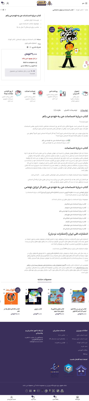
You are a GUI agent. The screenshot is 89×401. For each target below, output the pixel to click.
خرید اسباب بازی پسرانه (79, 339)
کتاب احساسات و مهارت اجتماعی (63, 10)
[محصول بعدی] (1, 10)
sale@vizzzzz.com (36, 342)
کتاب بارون (38, 309)
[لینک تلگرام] (27, 47)
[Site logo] (44, 3)
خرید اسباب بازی (82, 335)
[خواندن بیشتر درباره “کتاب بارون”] (26, 289)
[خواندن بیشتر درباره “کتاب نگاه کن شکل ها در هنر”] (4, 289)
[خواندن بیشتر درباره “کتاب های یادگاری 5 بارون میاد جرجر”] (48, 289)
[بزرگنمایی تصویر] (84, 65)
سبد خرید (84, 346)
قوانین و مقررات (60, 343)
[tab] (84, 110)
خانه (86, 10)
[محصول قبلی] (5, 10)
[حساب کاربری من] (7, 3)
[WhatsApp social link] (30, 47)
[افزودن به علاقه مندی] (71, 293)
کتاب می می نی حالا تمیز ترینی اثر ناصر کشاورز (78, 310)
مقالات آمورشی (82, 350)
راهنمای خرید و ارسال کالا (57, 339)
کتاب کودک (79, 10)
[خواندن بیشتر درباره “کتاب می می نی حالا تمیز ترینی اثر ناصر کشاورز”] (71, 289)
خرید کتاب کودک (82, 343)
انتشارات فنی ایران (30, 43)
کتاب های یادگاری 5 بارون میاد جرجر (57, 310)
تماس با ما (61, 335)
